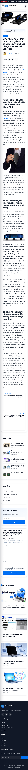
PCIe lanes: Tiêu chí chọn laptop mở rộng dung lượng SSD (13, 635)
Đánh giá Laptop (7, 491)
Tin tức (5, 35)
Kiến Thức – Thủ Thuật (9, 494)
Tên (4, 556)
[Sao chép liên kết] (16, 59)
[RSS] (10, 714)
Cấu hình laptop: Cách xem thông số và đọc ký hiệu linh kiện (17, 1)
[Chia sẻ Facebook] (9, 59)
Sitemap (3, 743)
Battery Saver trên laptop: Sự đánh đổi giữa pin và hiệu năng (18, 452)
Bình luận (5, 545)
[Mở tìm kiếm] (25, 6)
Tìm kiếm (3, 740)
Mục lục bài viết (9, 31)
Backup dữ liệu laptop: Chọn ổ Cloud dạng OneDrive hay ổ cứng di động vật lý (14, 607)
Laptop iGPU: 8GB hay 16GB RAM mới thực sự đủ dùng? (17, 459)
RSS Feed (3, 745)
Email (4, 561)
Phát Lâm (10, 53)
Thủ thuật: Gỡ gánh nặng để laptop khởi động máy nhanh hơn (13, 689)
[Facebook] (2, 714)
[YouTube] (6, 714)
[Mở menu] (3, 6)
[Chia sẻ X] (12, 59)
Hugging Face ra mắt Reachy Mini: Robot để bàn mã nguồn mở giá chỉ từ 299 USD (13, 396)
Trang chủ (3, 738)
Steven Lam (21, 765)
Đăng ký (14, 522)
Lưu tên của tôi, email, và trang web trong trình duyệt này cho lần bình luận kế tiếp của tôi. (14, 568)
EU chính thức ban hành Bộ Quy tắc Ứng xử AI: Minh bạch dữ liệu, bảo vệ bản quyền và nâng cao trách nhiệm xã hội (14, 416)
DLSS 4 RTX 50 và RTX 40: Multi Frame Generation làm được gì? (18, 474)
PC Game (5, 497)
